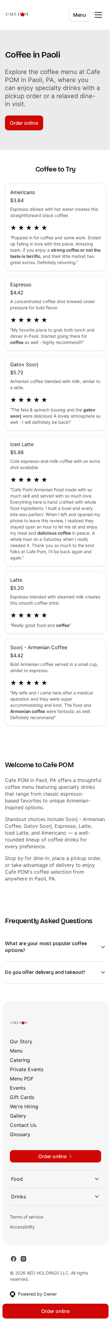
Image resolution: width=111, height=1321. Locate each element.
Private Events (26, 1075)
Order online (24, 123)
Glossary (20, 1140)
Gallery (18, 1122)
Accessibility (22, 1233)
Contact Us (23, 1131)
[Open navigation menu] (98, 15)
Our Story (21, 1048)
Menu (79, 15)
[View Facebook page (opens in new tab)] (13, 1265)
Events (18, 1094)
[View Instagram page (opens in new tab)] (23, 1265)
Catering (20, 1066)
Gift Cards (22, 1103)
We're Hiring (24, 1113)
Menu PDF (22, 1085)
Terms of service (26, 1223)
